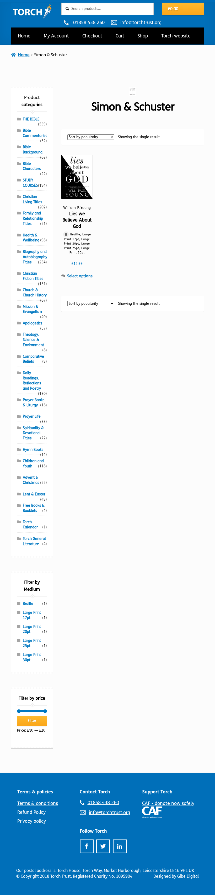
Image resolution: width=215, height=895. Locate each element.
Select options (80, 276)
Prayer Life (32, 416)
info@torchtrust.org (141, 22)
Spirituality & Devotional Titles (33, 433)
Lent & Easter (34, 494)
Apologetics (32, 323)
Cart (120, 36)
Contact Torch (95, 792)
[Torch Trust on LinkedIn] (120, 846)
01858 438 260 (89, 22)
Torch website (176, 36)
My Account (56, 36)
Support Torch (157, 792)
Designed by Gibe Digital (176, 876)
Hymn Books (33, 450)
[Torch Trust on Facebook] (87, 846)
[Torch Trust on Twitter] (103, 846)
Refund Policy (31, 812)
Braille (28, 603)
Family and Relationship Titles (33, 218)
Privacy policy (31, 821)
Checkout (92, 36)
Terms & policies (35, 792)
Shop (142, 36)
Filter (32, 721)
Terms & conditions (37, 803)
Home (24, 36)
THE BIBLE (31, 119)
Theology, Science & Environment (33, 339)
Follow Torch (93, 831)
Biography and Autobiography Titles (35, 257)
